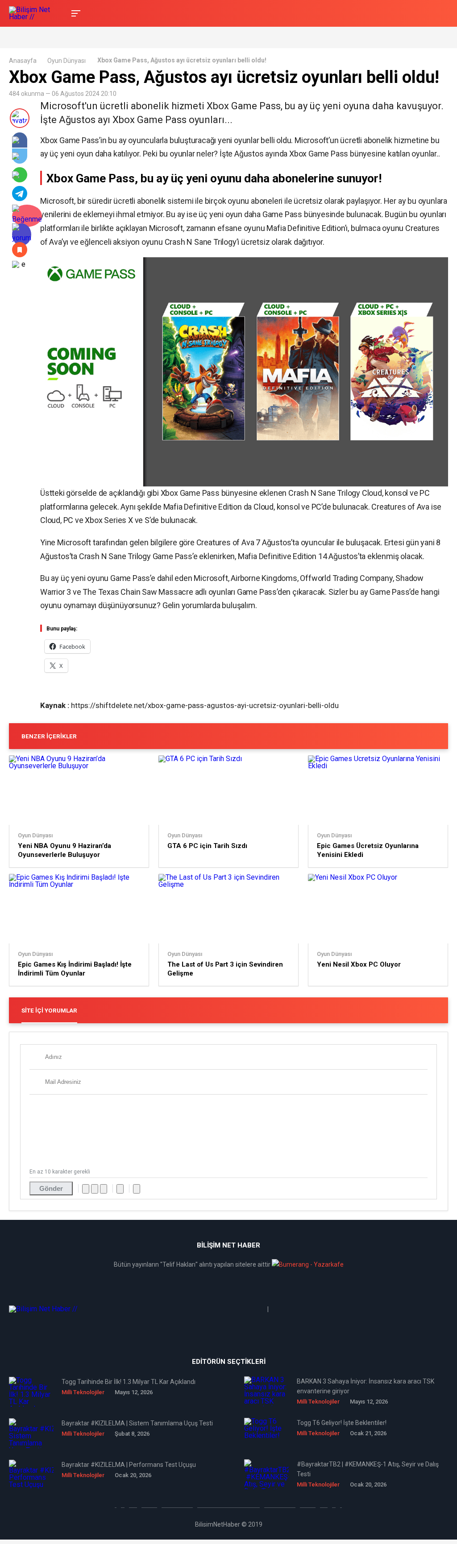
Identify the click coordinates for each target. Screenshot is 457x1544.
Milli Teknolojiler (83, 1392)
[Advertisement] (113, 36)
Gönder (51, 1188)
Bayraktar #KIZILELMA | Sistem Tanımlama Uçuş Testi (137, 1423)
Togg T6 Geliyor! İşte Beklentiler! (341, 1422)
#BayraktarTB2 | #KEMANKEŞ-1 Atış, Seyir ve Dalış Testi (368, 1469)
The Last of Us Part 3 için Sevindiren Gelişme (225, 968)
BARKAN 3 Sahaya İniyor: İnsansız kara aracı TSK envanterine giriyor (365, 1386)
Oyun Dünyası (66, 61)
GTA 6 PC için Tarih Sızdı (207, 846)
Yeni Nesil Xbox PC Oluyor (359, 964)
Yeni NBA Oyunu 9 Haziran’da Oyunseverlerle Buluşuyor (64, 850)
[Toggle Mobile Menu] (74, 12)
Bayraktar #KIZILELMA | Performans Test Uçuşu (129, 1464)
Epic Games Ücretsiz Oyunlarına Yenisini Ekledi (368, 850)
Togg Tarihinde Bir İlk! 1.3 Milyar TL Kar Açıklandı (128, 1381)
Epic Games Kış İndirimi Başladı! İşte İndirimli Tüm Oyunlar (75, 968)
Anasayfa (23, 61)
